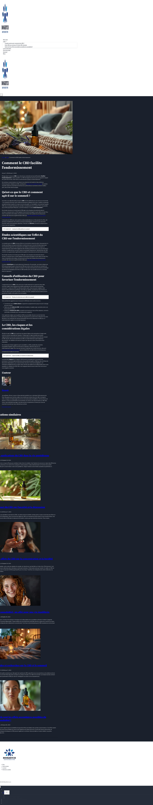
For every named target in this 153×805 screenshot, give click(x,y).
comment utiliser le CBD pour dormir (11, 350)
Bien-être (5, 39)
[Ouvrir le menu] (1, 94)
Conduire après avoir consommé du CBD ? (14, 43)
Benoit (5, 390)
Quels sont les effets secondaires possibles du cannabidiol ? (19, 47)
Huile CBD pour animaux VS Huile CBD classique (16, 45)
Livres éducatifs (7, 48)
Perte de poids (6, 50)
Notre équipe (5, 766)
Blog (4, 53)
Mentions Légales (6, 769)
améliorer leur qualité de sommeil (34, 184)
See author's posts (6, 406)
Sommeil (5, 52)
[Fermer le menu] (0, 787)
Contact (4, 768)
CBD (3, 792)
